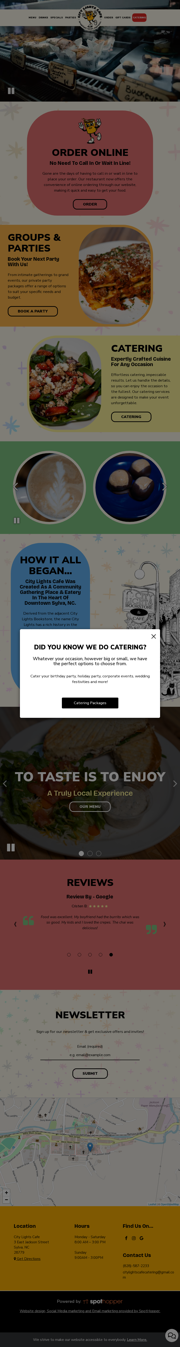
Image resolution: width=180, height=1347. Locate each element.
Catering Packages (90, 703)
